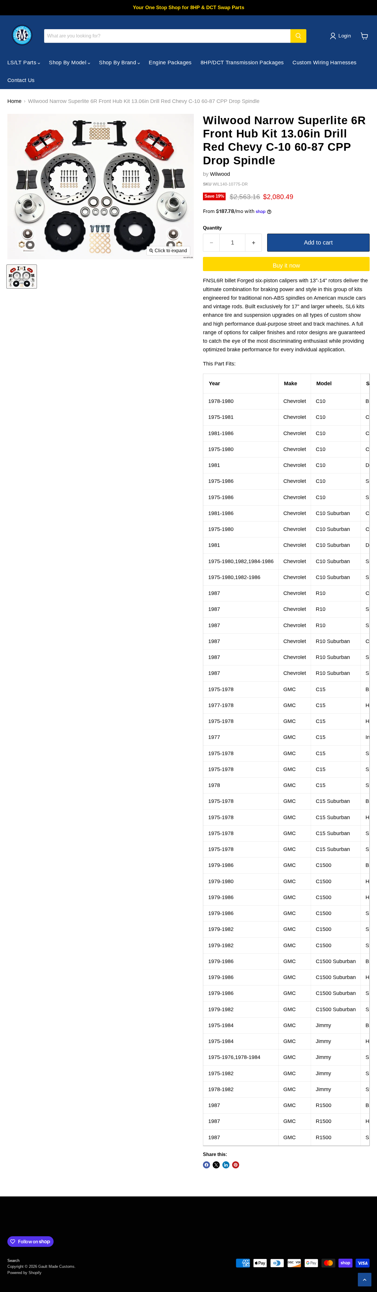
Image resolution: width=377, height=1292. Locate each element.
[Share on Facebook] (206, 1164)
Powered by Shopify (24, 1272)
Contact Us (21, 80)
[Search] (298, 36)
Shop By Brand (118, 62)
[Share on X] (216, 1164)
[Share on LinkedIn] (225, 1164)
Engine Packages (170, 62)
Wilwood (220, 174)
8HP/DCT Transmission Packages (242, 62)
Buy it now (286, 265)
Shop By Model (68, 62)
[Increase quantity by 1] (253, 243)
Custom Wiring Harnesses (324, 62)
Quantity (212, 227)
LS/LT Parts (22, 62)
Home (14, 101)
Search (13, 1260)
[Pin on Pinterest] (235, 1164)
